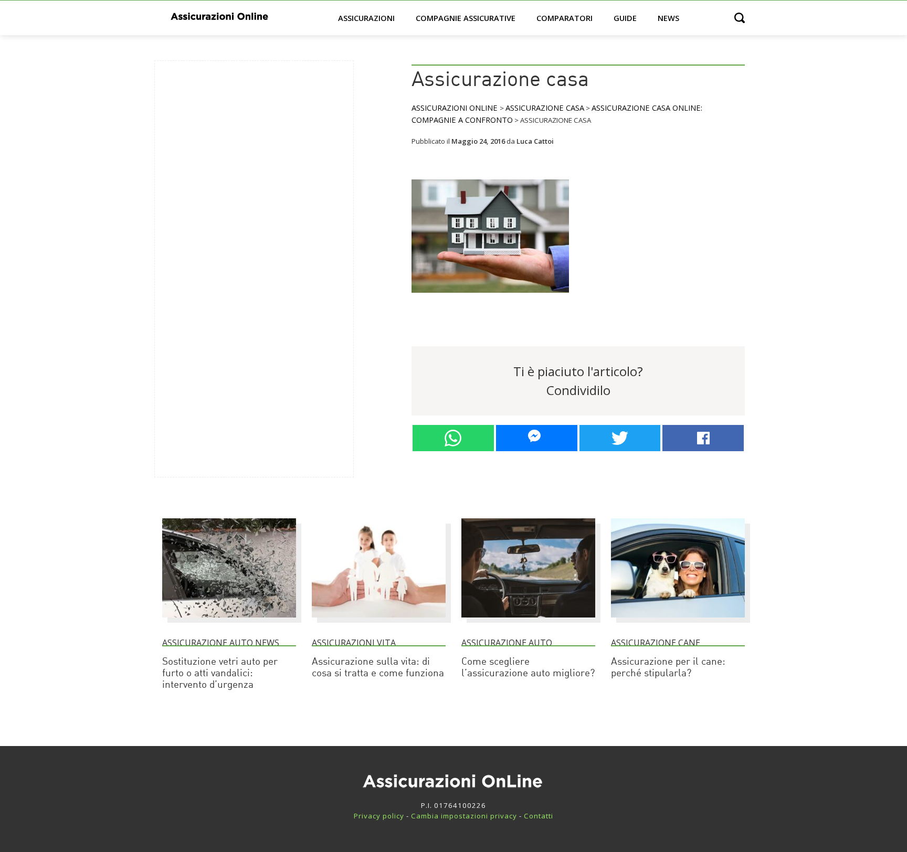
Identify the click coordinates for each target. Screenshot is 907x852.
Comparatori (564, 18)
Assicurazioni (366, 18)
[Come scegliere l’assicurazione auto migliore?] (528, 622)
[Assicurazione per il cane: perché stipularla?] (678, 622)
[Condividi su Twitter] (620, 438)
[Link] (490, 297)
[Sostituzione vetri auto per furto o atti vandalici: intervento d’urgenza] (229, 622)
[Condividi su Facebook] (703, 438)
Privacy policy (379, 816)
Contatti (538, 816)
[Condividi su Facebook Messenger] (536, 438)
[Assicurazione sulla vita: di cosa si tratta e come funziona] (379, 622)
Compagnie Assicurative (465, 18)
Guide (625, 18)
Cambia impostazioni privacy (464, 816)
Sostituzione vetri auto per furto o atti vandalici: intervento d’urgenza (220, 673)
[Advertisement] (241, 226)
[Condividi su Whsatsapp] (453, 438)
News (668, 18)
